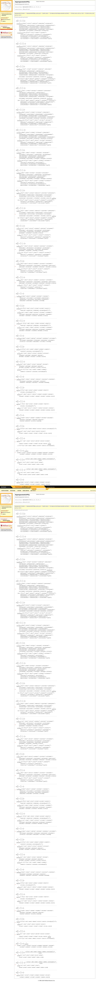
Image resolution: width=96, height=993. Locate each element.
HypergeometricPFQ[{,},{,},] (33, 13)
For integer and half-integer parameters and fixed (59, 13)
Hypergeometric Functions (20, 13)
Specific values (45, 13)
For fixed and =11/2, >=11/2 (77, 13)
